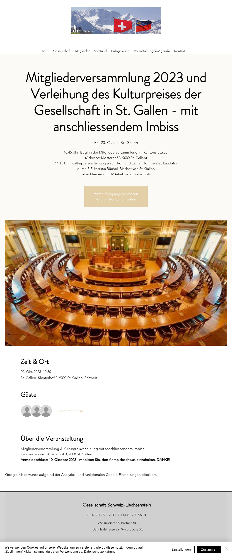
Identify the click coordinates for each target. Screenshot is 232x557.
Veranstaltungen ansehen (116, 199)
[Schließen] (226, 549)
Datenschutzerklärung (100, 551)
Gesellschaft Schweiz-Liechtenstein (117, 504)
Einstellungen (181, 549)
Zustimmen (209, 549)
